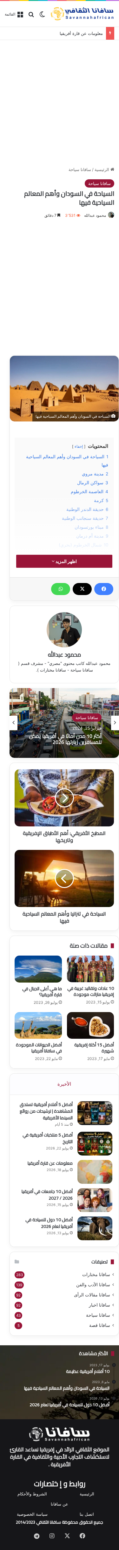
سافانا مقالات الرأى (92, 1294)
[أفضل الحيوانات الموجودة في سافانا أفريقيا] (38, 1025)
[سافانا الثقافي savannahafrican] (82, 13)
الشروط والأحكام (32, 1493)
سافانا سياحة (80, 169)
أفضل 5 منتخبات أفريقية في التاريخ (48, 1138)
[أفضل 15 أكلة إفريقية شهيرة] (90, 1025)
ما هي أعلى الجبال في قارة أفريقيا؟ (42, 991)
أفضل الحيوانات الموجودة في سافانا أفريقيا (39, 1048)
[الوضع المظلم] (42, 16)
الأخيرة (64, 1084)
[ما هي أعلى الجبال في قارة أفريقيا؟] (38, 969)
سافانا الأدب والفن (93, 1284)
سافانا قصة (99, 1325)
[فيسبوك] (103, 589)
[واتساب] (60, 589)
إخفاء (79, 446)
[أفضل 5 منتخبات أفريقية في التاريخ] (94, 1144)
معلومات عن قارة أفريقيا (81, 33)
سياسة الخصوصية (32, 1514)
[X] (82, 589)
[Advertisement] (59, 102)
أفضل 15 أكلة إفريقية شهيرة (94, 1048)
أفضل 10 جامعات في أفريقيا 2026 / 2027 (47, 1194)
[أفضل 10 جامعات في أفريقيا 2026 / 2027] (94, 1200)
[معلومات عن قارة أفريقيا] (94, 1172)
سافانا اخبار (99, 1305)
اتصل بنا (87, 1514)
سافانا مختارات (96, 1274)
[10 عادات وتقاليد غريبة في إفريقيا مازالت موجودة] (90, 969)
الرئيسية (102, 169)
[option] (64, 723)
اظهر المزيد (66, 561)
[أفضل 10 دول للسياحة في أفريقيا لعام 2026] (94, 1228)
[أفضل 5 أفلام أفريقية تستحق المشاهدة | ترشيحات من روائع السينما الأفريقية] (94, 1113)
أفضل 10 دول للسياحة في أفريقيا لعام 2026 (49, 1222)
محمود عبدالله (95, 215)
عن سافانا (59, 1504)
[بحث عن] (31, 16)
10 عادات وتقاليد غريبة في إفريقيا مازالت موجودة (90, 991)
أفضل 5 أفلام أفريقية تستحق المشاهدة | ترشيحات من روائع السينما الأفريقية (46, 1111)
